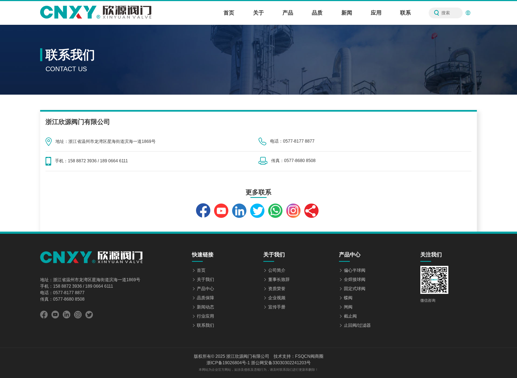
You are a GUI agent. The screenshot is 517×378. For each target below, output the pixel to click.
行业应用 (205, 316)
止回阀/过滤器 (357, 325)
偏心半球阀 (354, 270)
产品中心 (205, 288)
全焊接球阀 (354, 279)
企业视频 (276, 297)
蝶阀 (348, 297)
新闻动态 (205, 307)
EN (475, 13)
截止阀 (350, 316)
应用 (376, 13)
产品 (287, 13)
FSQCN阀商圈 (309, 356)
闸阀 (348, 307)
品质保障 (205, 297)
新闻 (346, 13)
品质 (317, 13)
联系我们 (205, 325)
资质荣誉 (276, 288)
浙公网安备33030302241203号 (281, 362)
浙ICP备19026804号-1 (228, 362)
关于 (258, 13)
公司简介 (276, 270)
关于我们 (205, 279)
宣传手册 (276, 307)
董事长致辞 (279, 279)
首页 (228, 13)
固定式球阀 (354, 288)
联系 (405, 13)
